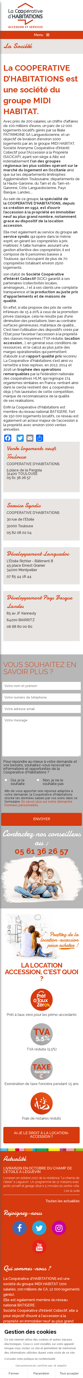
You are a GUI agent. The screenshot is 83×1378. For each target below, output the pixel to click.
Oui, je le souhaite (18, 782)
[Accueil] (25, 16)
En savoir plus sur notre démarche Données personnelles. (38, 803)
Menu (39, 35)
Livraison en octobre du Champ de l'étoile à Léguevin (37, 1170)
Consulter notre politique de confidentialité (29, 1358)
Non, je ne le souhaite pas (53, 782)
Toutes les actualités (62, 1201)
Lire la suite (72, 1191)
